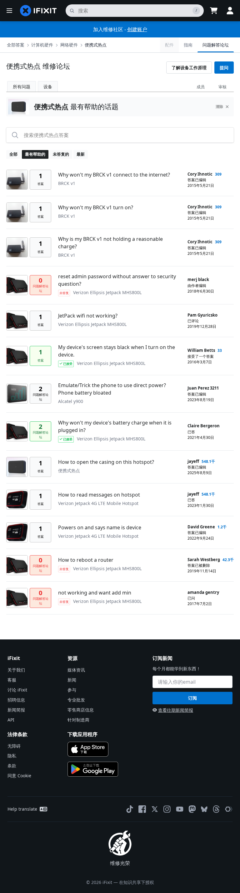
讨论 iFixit (17, 690)
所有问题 (21, 87)
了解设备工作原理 (189, 67)
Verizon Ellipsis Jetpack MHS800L (107, 292)
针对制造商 (78, 720)
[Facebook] (142, 809)
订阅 (192, 698)
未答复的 (61, 154)
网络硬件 (69, 45)
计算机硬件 (42, 45)
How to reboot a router (85, 559)
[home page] (38, 10)
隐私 (12, 756)
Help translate (22, 809)
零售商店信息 (81, 710)
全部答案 (15, 45)
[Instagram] (167, 809)
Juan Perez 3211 (203, 388)
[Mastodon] (192, 809)
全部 (13, 154)
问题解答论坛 (215, 45)
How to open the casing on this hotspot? (106, 462)
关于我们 (16, 670)
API (11, 720)
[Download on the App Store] (88, 749)
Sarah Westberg (204, 559)
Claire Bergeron (204, 426)
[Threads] (216, 809)
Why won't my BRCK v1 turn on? (95, 207)
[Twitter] (154, 809)
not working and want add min (94, 592)
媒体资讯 (76, 670)
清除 (219, 106)
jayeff (193, 461)
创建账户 (137, 29)
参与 (72, 690)
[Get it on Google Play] (93, 769)
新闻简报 (16, 710)
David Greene (201, 527)
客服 (12, 680)
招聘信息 (16, 700)
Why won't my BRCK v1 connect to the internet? (114, 174)
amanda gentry (203, 592)
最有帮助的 (35, 154)
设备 (47, 87)
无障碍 (14, 746)
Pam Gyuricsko (203, 315)
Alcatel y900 (70, 401)
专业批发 (76, 700)
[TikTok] (129, 809)
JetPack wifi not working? (88, 315)
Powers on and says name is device (99, 527)
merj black (198, 279)
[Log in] (230, 10)
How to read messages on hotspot (99, 494)
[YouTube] (179, 809)
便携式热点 (96, 45)
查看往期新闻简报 (175, 710)
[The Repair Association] (228, 809)
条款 (12, 766)
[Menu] (9, 10)
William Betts (201, 350)
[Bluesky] (204, 809)
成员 (201, 87)
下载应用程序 (83, 734)
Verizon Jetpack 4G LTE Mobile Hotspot (98, 503)
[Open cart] (214, 10)
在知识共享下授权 (136, 882)
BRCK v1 (66, 183)
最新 (81, 154)
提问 (224, 67)
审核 (222, 87)
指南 (188, 45)
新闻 (72, 680)
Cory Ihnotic (200, 174)
